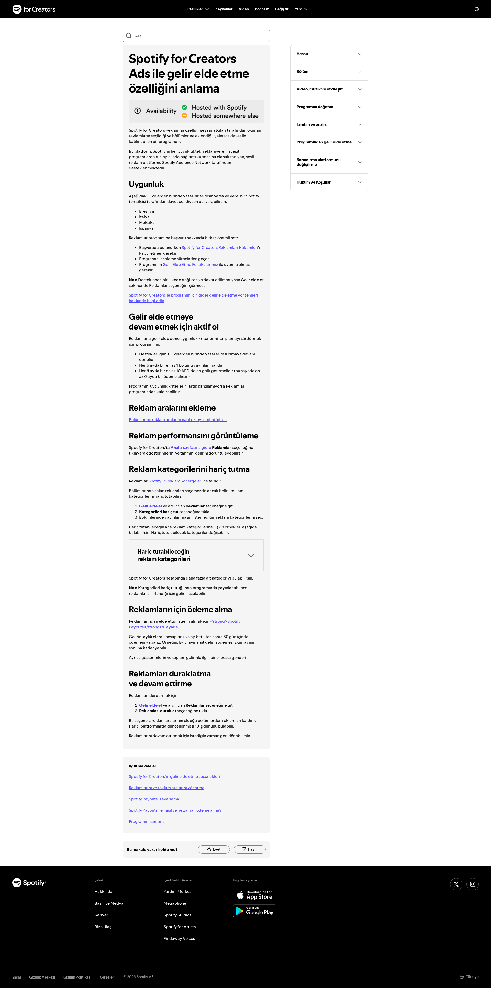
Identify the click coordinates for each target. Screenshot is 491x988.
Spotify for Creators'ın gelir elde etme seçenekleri (174, 776)
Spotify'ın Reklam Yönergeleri (175, 481)
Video (244, 9)
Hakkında (104, 891)
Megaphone (175, 903)
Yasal (16, 977)
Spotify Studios (177, 915)
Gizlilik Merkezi (42, 977)
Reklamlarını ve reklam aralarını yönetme (166, 787)
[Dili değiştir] (477, 9)
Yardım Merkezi (178, 891)
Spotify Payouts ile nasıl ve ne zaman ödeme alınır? (175, 810)
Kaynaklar (224, 9)
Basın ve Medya (109, 903)
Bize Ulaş (103, 926)
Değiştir (282, 9)
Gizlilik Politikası (77, 977)
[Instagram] (472, 884)
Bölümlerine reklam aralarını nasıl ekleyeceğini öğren (178, 419)
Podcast (262, 9)
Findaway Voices (179, 938)
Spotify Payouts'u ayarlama (154, 799)
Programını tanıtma (147, 821)
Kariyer (101, 915)
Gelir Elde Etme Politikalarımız (190, 264)
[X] (456, 884)
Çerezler (107, 977)
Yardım (301, 9)
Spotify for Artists (180, 926)
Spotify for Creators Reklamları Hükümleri (220, 247)
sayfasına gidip (191, 447)
